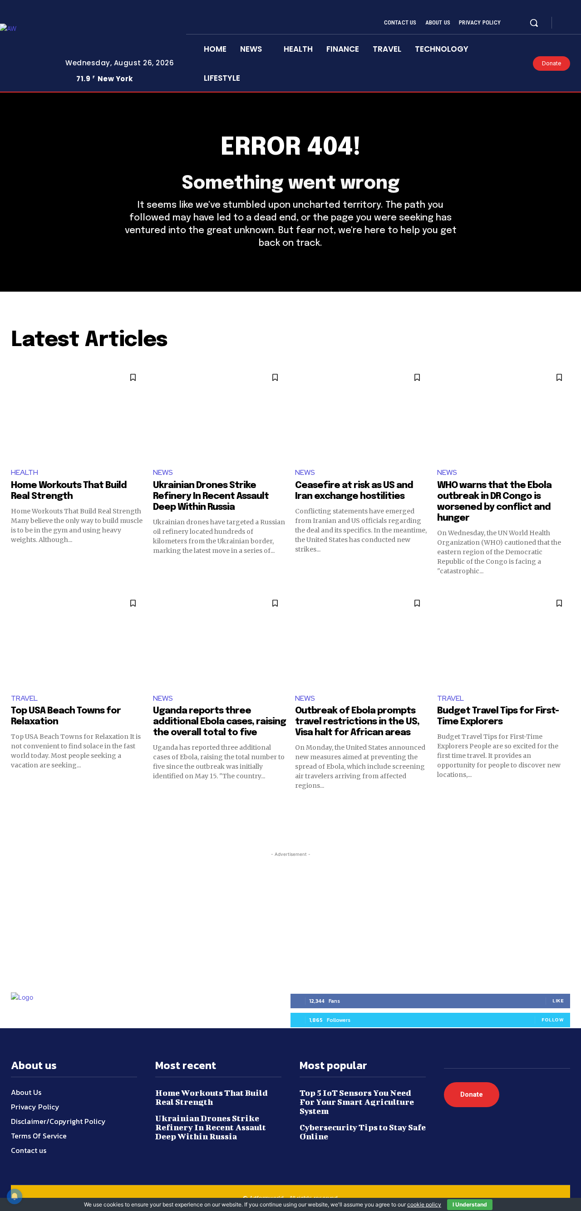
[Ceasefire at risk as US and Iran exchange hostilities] (361, 412)
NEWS (163, 472)
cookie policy (424, 1204)
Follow (553, 1019)
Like (558, 1000)
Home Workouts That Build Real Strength (211, 1097)
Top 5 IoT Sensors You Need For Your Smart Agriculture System (357, 1102)
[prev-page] (16, 806)
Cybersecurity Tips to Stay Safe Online (363, 1132)
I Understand (470, 1204)
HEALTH (24, 472)
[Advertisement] (290, 915)
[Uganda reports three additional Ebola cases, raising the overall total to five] (219, 638)
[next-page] (564, 806)
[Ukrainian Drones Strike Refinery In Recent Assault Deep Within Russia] (219, 412)
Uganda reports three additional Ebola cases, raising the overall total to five (219, 721)
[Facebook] (566, 23)
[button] (534, 23)
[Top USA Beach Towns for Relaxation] (77, 638)
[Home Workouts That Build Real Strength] (77, 412)
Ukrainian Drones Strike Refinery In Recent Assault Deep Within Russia (211, 496)
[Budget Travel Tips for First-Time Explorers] (503, 638)
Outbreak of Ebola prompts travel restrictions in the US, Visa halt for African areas (357, 721)
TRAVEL (24, 698)
